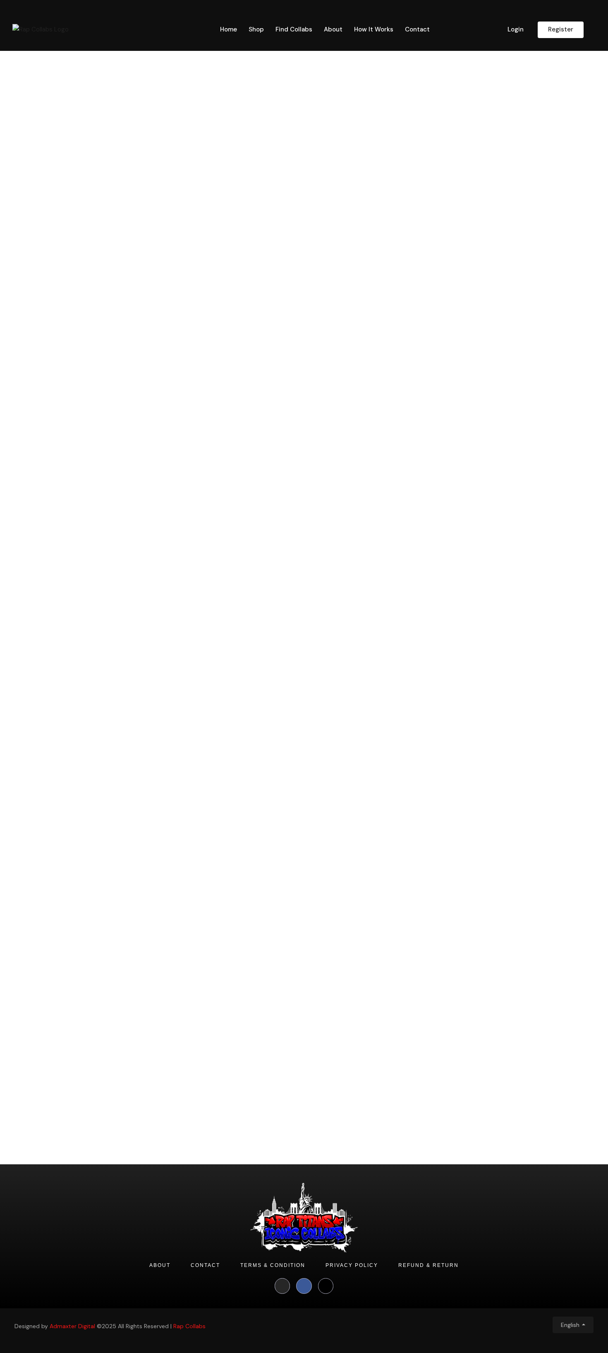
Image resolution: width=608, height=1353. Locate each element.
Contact (417, 29)
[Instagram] (282, 1286)
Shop (256, 29)
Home (228, 29)
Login (515, 29)
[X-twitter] (326, 1286)
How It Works (373, 29)
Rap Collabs (189, 1326)
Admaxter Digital (72, 1326)
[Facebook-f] (304, 1286)
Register (560, 29)
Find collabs (293, 29)
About (333, 29)
